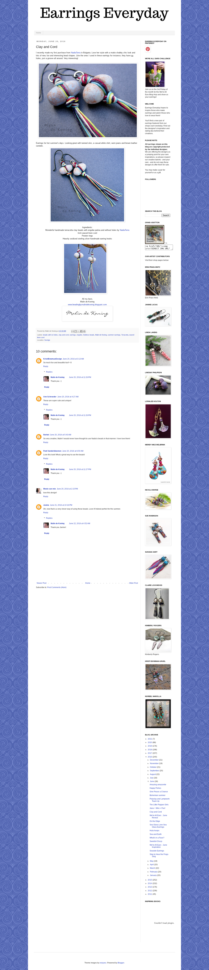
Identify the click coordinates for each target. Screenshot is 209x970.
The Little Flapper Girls (159, 805)
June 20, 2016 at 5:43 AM (60, 435)
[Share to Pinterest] (84, 331)
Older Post (133, 583)
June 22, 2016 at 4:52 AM (79, 523)
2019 (150, 746)
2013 (150, 887)
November (154, 763)
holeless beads (88, 335)
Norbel (46, 435)
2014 (150, 883)
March (153, 868)
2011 (150, 894)
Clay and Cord (156, 812)
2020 (150, 742)
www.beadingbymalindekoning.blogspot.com (87, 304)
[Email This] (72, 331)
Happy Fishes (155, 788)
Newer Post (41, 583)
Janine (46, 505)
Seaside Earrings (157, 851)
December (154, 760)
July (152, 778)
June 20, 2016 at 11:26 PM (80, 377)
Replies (49, 372)
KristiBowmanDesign (52, 359)
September (155, 771)
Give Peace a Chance (159, 792)
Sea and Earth (156, 834)
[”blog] (154, 243)
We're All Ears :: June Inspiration (158, 846)
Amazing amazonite (158, 785)
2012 (150, 891)
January (153, 875)
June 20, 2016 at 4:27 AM (67, 397)
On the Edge (155, 821)
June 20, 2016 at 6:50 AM (72, 451)
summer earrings (114, 335)
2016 (150, 757)
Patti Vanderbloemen (52, 451)
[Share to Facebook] (81, 331)
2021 (150, 739)
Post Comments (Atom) (56, 587)
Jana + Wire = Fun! (157, 808)
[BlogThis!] (75, 331)
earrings (73, 335)
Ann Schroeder (49, 397)
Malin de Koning (101, 335)
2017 (150, 753)
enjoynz (103, 963)
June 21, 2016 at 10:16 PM (61, 505)
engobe (79, 335)
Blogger (121, 963)
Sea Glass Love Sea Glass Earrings (158, 826)
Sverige (47, 340)
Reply (45, 366)
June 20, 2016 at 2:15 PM (67, 489)
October (153, 767)
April (152, 864)
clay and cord (64, 335)
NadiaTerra (75, 52)
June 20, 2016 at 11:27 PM (80, 469)
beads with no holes (50, 335)
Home (38, 33)
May (152, 861)
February (154, 872)
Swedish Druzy (156, 841)
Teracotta (124, 335)
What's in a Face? (157, 838)
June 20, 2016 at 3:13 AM (73, 359)
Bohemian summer (157, 795)
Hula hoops (154, 830)
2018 (150, 750)
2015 (150, 880)
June (152, 781)
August (153, 774)
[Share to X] (78, 331)
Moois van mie (49, 489)
